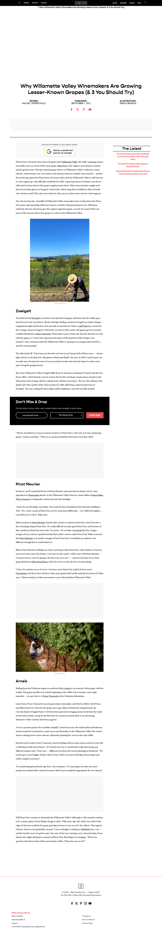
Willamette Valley (69, 162)
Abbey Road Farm (39, 561)
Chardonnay (21, 573)
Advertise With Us (18, 920)
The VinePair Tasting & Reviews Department (28, 927)
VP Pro (115, 3)
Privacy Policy (87, 923)
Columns (35, 3)
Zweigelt (36, 318)
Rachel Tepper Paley (34, 103)
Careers (15, 923)
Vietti (34, 711)
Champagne (33, 495)
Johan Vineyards (43, 334)
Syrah (78, 530)
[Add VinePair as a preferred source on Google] (59, 151)
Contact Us (86, 916)
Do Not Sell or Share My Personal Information (81, 895)
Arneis (67, 688)
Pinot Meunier (38, 522)
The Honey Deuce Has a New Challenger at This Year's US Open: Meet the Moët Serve (132, 156)
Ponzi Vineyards (50, 696)
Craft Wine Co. (84, 326)
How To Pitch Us (88, 920)
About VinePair (17, 916)
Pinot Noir (62, 165)
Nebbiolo (85, 829)
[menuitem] (19, 2)
